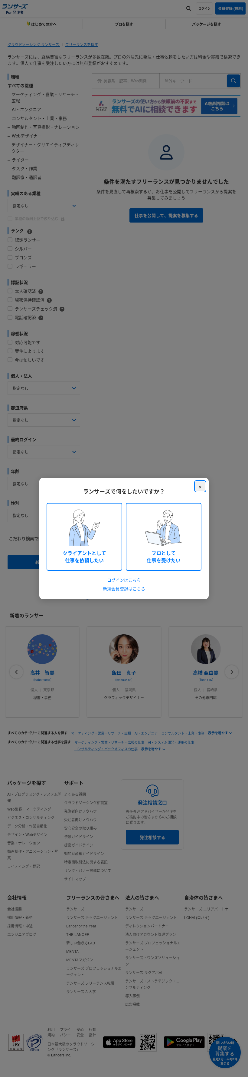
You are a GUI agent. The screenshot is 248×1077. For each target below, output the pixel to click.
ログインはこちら (124, 580)
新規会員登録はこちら (124, 589)
